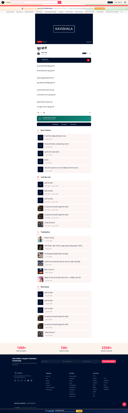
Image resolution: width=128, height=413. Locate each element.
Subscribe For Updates (108, 361)
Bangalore (95, 382)
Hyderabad (106, 380)
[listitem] (15, 380)
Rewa (94, 385)
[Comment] (41, 113)
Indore (105, 385)
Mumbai (94, 380)
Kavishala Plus (72, 394)
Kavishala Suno (72, 385)
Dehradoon (106, 389)
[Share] (89, 53)
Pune (105, 378)
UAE (94, 396)
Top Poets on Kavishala (64, 403)
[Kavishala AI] (110, 2)
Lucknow (106, 382)
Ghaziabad (106, 387)
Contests (71, 392)
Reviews (48, 383)
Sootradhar (71, 378)
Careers (47, 380)
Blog (47, 378)
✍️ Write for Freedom (99, 8)
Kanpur (94, 391)
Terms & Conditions (50, 387)
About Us (48, 376)
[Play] (88, 60)
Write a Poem (72, 396)
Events (70, 380)
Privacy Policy (49, 389)
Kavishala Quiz (72, 387)
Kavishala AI (72, 389)
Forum (70, 383)
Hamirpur (95, 389)
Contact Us (48, 385)
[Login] (124, 404)
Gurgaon (95, 378)
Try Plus (79, 411)
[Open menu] (125, 2)
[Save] (44, 113)
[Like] (38, 113)
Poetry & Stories (73, 376)
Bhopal (94, 387)
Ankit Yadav (44, 52)
